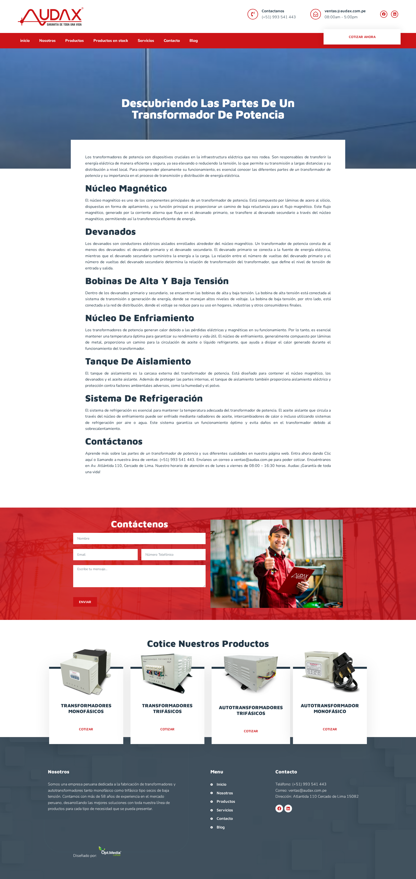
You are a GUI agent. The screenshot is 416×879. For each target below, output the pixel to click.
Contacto (172, 40)
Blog (193, 40)
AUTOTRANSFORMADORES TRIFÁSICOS (251, 710)
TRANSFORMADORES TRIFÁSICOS (167, 708)
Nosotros (47, 40)
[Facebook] (383, 14)
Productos (74, 40)
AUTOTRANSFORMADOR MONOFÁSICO (330, 708)
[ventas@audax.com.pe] (315, 14)
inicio (25, 40)
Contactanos (273, 11)
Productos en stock (110, 40)
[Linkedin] (394, 14)
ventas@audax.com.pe (345, 11)
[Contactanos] (252, 14)
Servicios (146, 40)
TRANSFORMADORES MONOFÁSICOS (86, 708)
